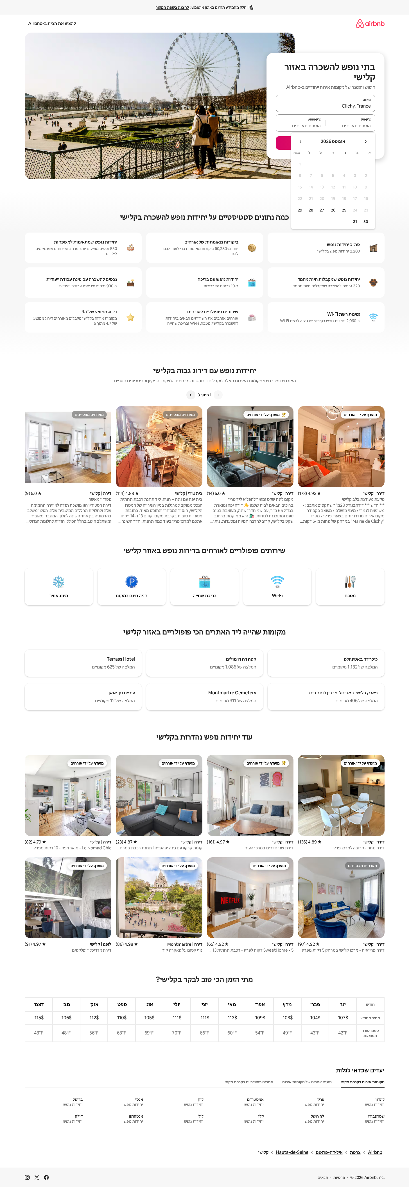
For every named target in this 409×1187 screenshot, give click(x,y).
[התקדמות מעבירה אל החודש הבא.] (300, 141)
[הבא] (190, 394)
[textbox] (350, 125)
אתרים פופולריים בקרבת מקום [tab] (249, 1081)
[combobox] (325, 106)
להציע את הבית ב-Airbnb (52, 23)
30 (365, 221)
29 (300, 210)
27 (322, 210)
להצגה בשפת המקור (172, 7)
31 (355, 221)
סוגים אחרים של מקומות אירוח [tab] (307, 1081)
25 (344, 210)
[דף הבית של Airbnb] (370, 23)
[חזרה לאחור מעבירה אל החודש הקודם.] (365, 141)
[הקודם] (218, 394)
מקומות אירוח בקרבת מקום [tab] (363, 1081)
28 (311, 210)
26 (333, 210)
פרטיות (339, 1177)
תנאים (323, 1177)
